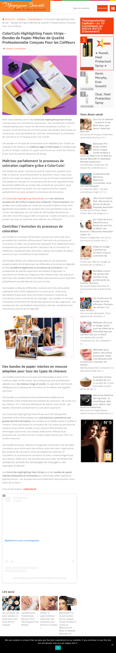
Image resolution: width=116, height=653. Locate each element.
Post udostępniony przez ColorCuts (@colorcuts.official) (39, 578)
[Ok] (112, 644)
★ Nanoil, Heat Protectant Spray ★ (103, 59)
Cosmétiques (35, 19)
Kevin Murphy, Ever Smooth (101, 80)
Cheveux (21, 19)
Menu (113, 8)
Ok (58, 648)
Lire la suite (87, 68)
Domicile (9, 19)
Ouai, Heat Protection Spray (103, 98)
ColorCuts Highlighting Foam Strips (25, 198)
